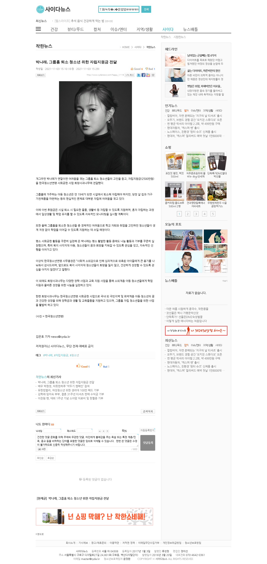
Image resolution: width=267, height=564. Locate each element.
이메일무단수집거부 (148, 542)
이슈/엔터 (118, 29)
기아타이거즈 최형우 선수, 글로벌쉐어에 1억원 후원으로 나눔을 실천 (196, 131)
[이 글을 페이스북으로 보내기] (143, 74)
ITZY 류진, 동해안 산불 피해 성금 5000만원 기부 (195, 115)
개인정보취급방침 (172, 542)
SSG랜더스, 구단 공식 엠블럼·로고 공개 (190, 127)
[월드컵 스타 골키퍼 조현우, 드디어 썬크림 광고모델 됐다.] (183, 262)
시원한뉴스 (180, 37)
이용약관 (114, 542)
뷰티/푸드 (75, 29)
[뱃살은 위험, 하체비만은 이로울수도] (175, 90)
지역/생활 (144, 29)
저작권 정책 (128, 542)
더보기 (224, 281)
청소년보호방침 (193, 542)
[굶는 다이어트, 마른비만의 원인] (175, 75)
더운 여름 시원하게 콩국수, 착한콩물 (187, 308)
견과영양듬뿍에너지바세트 (196, 204)
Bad (151, 68)
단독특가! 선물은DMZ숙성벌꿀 (184, 316)
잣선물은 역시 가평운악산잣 (182, 312)
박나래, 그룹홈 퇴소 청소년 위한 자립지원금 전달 (66, 382)
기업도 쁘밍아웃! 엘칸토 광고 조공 (187, 119)
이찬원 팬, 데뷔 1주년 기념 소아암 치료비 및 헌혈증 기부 (70, 398)
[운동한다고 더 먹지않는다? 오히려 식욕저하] (183, 240)
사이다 (168, 29)
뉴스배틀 (190, 29)
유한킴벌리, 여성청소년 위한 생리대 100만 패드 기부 (68, 390)
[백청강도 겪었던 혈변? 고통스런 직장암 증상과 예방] (215, 266)
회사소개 (70, 542)
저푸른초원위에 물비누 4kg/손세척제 (195, 176)
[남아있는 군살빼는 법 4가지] (175, 59)
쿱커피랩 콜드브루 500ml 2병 (174, 204)
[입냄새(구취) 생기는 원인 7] (215, 236)
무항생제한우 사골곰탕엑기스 (217, 204)
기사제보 (83, 542)
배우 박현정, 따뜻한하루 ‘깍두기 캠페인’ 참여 (64, 386)
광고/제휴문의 (98, 542)
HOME (125, 47)
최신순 (40, 458)
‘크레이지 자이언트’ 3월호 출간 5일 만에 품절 (193, 123)
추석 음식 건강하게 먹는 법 (92, 21)
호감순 (50, 458)
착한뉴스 (166, 37)
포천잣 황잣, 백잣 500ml (175, 175)
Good (138, 68)
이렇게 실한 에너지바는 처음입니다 (186, 321)
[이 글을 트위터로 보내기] (139, 74)
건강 (54, 29)
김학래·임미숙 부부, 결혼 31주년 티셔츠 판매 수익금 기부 (71, 394)
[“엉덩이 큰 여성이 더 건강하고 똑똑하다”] (215, 251)
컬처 (97, 29)
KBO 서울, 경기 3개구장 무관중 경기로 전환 (192, 135)
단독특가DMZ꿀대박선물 (217, 175)
